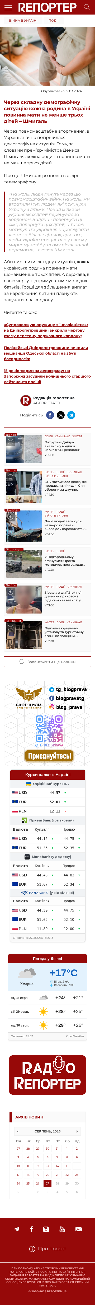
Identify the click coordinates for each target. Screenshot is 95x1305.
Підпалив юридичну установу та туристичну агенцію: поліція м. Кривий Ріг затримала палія (64, 632)
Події (54, 20)
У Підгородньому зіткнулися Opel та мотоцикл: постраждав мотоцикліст (64, 560)
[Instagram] (46, 1229)
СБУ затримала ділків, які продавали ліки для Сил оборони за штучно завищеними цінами (66, 485)
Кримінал (62, 436)
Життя (77, 436)
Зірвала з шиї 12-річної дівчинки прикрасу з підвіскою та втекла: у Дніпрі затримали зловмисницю (63, 596)
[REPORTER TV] (62, 1229)
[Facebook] (31, 1229)
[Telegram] (16, 1229)
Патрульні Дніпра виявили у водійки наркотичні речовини (62, 446)
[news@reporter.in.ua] (78, 1229)
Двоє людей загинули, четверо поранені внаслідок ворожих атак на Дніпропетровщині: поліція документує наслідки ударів (64, 525)
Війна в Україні (23, 20)
